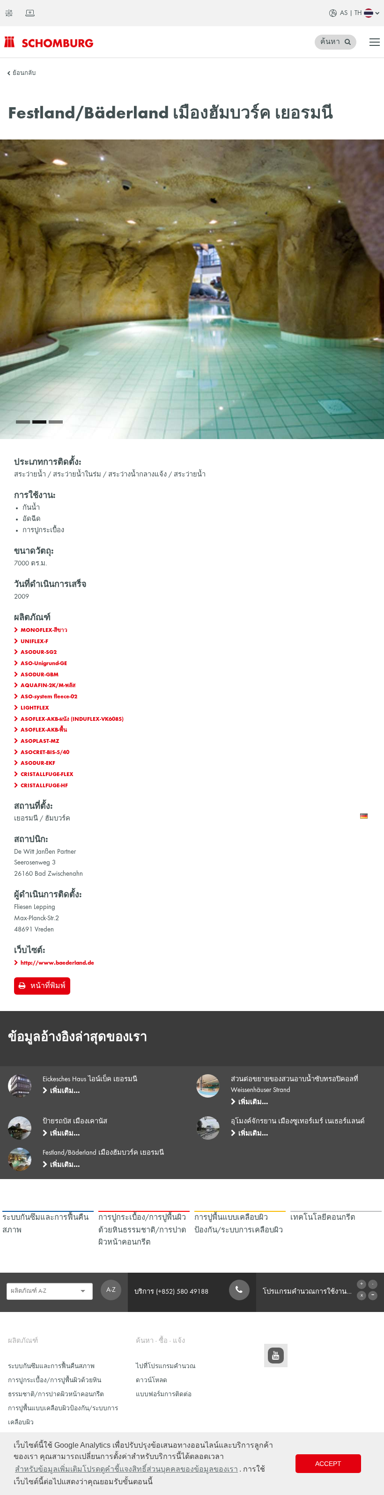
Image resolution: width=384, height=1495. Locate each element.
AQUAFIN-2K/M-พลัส (48, 686)
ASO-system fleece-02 (49, 697)
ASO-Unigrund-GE (44, 664)
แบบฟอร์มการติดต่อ (164, 1395)
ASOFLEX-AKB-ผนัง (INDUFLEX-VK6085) (72, 719)
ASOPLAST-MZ (40, 741)
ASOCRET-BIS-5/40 (45, 752)
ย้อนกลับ (24, 73)
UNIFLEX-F (34, 642)
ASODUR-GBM (40, 675)
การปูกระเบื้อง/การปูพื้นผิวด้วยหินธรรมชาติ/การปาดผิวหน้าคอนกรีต (56, 1388)
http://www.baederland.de (57, 963)
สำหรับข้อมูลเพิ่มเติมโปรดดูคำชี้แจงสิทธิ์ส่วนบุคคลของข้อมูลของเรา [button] (126, 1469)
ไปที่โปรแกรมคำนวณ (166, 1366)
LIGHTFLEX (35, 708)
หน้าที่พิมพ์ (48, 986)
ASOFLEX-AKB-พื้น (44, 730)
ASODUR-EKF (38, 763)
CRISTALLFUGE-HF (44, 786)
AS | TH (351, 13)
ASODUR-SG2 (39, 652)
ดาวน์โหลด (151, 1381)
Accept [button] (328, 1463)
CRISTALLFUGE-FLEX (47, 774)
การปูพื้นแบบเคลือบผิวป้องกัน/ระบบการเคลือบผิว (63, 1416)
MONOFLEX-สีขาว (44, 630)
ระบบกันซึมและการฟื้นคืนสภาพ (51, 1366)
